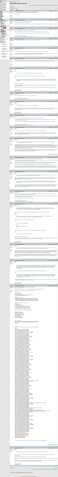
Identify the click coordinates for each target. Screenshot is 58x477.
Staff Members (2, 38)
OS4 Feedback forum (3, 20)
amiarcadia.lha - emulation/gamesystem (5, 56)
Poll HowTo (1, 39)
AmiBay (1, 15)
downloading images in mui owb (18, 3)
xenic (10, 48)
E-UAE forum (2, 27)
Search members (2, 42)
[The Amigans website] (3, 0)
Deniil (11, 28)
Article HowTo (2, 40)
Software (14, 1)
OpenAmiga (1, 10)
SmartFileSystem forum (4, 32)
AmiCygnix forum (3, 22)
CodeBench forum (3, 25)
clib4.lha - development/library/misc (5, 53)
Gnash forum (2, 28)
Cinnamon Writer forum (4, 24)
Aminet (1, 13)
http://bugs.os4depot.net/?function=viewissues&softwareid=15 (22, 22)
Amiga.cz (1, 18)
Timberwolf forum (3, 33)
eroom (11, 10)
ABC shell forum (3, 23)
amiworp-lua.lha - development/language (5, 48)
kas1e (10, 68)
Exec (0, 17)
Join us (15, 89)
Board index (11, 1)
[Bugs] (5, 9)
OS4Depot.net (2, 9)
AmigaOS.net (2, 12)
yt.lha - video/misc (4, 43)
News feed (1, 2)
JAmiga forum (2, 29)
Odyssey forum (3, 30)
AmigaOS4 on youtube (18, 90)
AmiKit (1, 14)
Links (0, 8)
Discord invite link (2, 7)
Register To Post (12, 6)
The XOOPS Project (34, 476)
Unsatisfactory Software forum (4, 35)
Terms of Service (2, 37)
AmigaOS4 (17, 1)
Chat (0, 4)
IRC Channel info (2, 5)
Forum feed (1, 3)
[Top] (56, 18)
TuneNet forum (3, 34)
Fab (10, 157)
